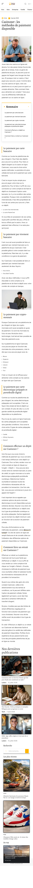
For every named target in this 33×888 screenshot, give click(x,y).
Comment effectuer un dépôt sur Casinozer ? (15, 131)
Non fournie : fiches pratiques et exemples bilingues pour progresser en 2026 (15, 708)
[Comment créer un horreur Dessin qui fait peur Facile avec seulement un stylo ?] (16, 666)
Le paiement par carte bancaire (14, 112)
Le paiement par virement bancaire (15, 116)
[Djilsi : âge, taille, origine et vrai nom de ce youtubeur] (16, 724)
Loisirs (4, 682)
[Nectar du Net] (12, 4)
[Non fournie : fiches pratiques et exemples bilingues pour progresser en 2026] (16, 695)
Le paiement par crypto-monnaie (14, 120)
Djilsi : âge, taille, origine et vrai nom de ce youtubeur (15, 737)
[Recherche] (25, 4)
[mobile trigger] (3, 4)
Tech (3, 712)
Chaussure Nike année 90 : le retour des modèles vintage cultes (15, 838)
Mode (4, 834)
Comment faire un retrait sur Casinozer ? (16, 137)
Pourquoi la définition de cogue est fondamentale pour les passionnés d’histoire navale (16, 856)
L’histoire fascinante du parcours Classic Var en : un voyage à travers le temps (15, 797)
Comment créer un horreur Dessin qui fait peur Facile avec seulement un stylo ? (15, 679)
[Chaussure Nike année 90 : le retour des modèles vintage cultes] (16, 817)
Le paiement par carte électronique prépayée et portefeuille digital (15, 125)
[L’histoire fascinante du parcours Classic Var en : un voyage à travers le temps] (16, 775)
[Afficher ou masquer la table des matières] (23, 107)
